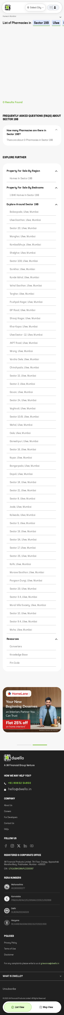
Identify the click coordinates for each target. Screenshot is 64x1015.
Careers (7, 811)
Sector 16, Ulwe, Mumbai (23, 449)
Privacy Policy (10, 943)
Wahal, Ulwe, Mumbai (21, 425)
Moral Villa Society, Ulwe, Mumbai (28, 605)
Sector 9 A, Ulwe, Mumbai (23, 622)
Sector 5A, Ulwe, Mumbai (23, 540)
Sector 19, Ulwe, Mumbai (23, 531)
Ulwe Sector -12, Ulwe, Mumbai (26, 335)
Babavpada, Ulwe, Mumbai (24, 212)
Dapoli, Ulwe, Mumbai (21, 474)
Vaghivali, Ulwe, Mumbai (22, 408)
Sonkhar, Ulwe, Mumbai (22, 269)
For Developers (10, 817)
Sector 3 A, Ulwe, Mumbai (23, 597)
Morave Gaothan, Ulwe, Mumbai (27, 572)
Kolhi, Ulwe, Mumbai (20, 564)
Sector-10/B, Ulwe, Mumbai (24, 417)
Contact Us (9, 823)
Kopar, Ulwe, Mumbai (21, 458)
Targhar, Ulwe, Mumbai (22, 294)
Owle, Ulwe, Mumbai (20, 433)
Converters (16, 646)
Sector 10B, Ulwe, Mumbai (24, 261)
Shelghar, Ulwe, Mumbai (22, 253)
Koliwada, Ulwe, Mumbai (22, 515)
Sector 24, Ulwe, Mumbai (23, 400)
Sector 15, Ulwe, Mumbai (23, 376)
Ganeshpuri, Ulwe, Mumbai (24, 441)
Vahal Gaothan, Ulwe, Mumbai (26, 286)
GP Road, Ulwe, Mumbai (22, 310)
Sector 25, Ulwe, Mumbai (23, 556)
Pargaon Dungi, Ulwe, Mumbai (26, 581)
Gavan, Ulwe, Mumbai (21, 392)
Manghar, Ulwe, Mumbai (22, 236)
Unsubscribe (9, 989)
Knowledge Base (18, 655)
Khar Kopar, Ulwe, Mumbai (24, 327)
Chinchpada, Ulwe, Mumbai (24, 367)
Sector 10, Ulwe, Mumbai (23, 613)
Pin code (14, 663)
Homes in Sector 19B (21, 178)
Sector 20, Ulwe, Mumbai (23, 228)
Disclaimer (9, 955)
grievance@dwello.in (50, 964)
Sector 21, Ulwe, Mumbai (23, 490)
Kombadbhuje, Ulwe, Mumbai (25, 245)
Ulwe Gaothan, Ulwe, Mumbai (25, 220)
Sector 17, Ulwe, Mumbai (23, 548)
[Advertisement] (32, 67)
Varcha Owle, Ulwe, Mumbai (24, 359)
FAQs (6, 829)
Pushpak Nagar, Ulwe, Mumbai (26, 302)
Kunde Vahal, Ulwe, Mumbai (24, 277)
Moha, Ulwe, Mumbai (21, 630)
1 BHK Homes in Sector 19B (24, 195)
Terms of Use (10, 949)
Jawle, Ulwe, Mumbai (20, 507)
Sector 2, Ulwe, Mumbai (22, 384)
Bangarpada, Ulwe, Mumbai (25, 466)
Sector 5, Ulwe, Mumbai (22, 523)
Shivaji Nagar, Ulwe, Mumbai (25, 318)
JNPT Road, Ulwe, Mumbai (24, 343)
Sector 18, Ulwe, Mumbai (23, 482)
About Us (8, 806)
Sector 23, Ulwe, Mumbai (23, 589)
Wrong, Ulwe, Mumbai (21, 351)
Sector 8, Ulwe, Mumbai (22, 499)
